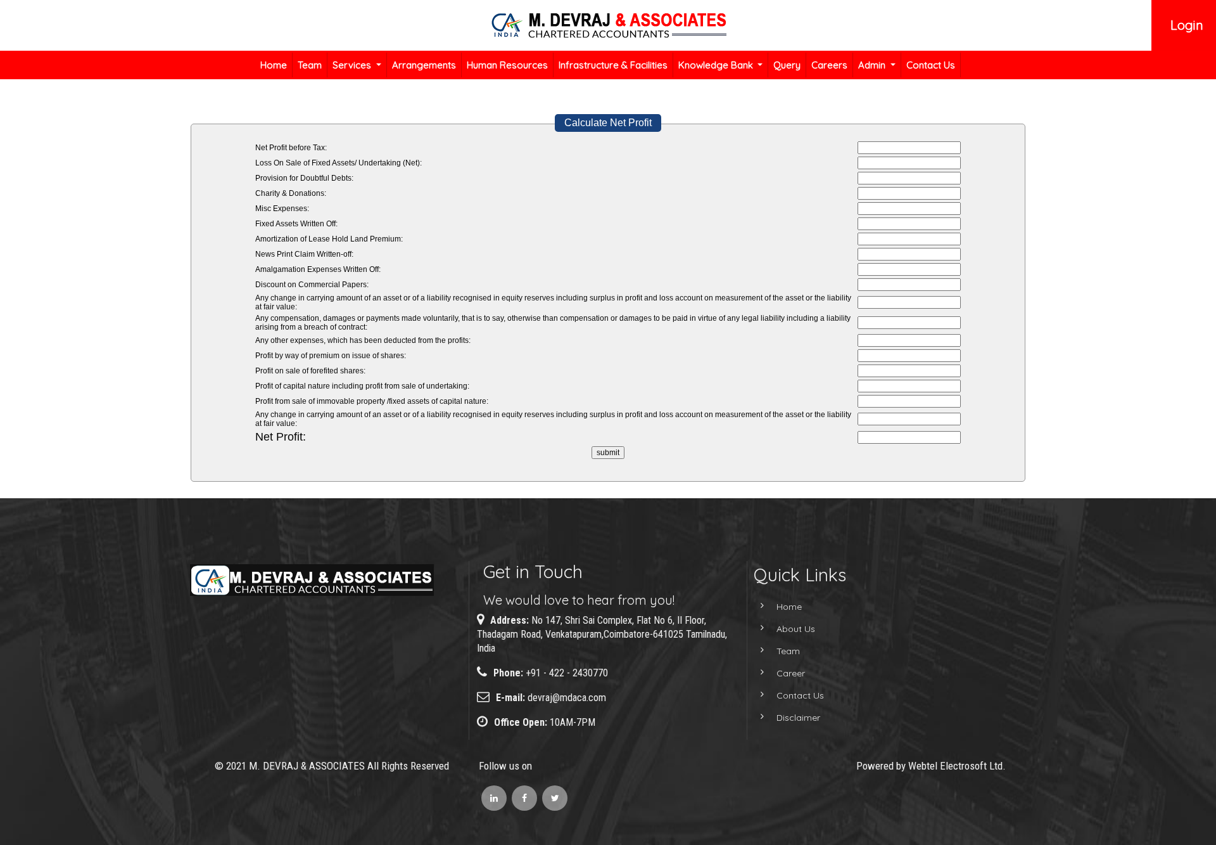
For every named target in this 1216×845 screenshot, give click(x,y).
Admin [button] (873, 65)
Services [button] (353, 65)
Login (1186, 25)
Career (790, 673)
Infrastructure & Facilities (613, 65)
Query (787, 65)
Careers (829, 65)
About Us (795, 629)
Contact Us (930, 65)
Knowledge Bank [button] (717, 65)
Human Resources (507, 65)
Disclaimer (798, 717)
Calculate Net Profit (608, 122)
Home (273, 65)
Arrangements (424, 65)
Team (310, 65)
